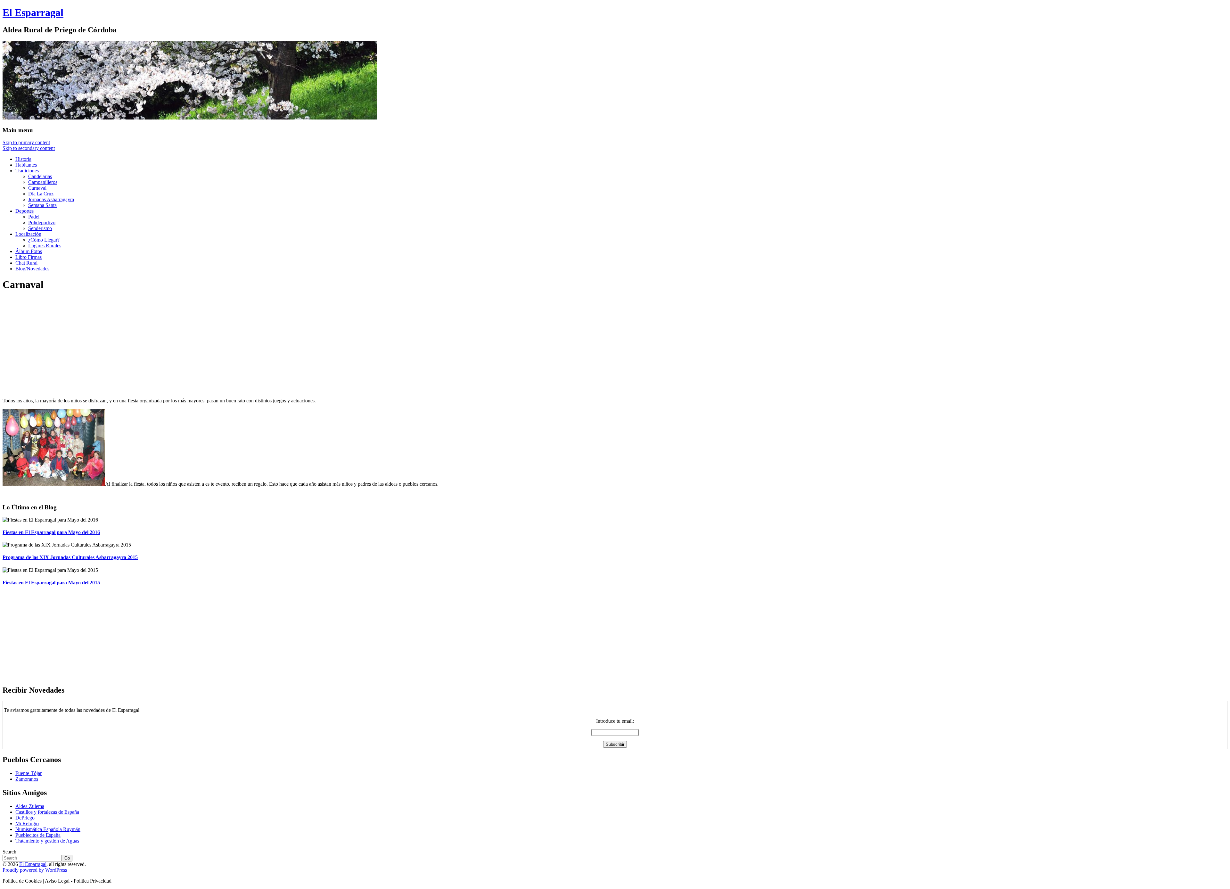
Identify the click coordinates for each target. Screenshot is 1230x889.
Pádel (33, 216)
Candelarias (40, 176)
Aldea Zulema (29, 806)
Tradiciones (27, 170)
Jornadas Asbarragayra (51, 199)
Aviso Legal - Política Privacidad (78, 881)
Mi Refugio (27, 823)
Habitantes (26, 165)
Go (67, 858)
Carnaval (37, 188)
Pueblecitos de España (38, 835)
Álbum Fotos (28, 251)
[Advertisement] (195, 342)
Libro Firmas (28, 257)
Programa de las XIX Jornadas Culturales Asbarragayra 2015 (70, 557)
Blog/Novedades (32, 268)
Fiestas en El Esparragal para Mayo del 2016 (51, 532)
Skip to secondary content (29, 148)
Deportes (24, 211)
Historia (23, 159)
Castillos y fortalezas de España (47, 812)
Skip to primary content (26, 142)
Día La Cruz (40, 193)
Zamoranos (26, 779)
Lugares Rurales (44, 245)
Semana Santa (42, 205)
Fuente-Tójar (28, 773)
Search (9, 851)
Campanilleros (42, 182)
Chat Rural (26, 263)
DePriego (25, 817)
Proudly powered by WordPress (35, 870)
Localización (28, 234)
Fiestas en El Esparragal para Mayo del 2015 (51, 582)
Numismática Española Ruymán (47, 829)
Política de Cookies (22, 881)
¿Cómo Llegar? (44, 240)
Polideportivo (41, 222)
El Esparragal (32, 864)
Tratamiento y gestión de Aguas (47, 841)
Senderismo (40, 228)
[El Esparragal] (190, 117)
